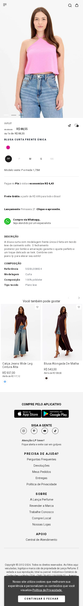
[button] (71, 124)
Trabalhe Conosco (41, 512)
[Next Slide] (79, 298)
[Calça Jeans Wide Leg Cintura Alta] (21, 345)
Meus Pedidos (41, 472)
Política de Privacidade (42, 484)
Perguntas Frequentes (41, 459)
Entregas (41, 478)
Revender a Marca (42, 506)
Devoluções (42, 465)
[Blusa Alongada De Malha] (62, 343)
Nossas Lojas (41, 524)
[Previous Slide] (68, 298)
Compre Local (41, 518)
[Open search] (70, 6)
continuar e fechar (41, 599)
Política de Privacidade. (47, 590)
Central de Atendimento (41, 540)
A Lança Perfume (41, 499)
